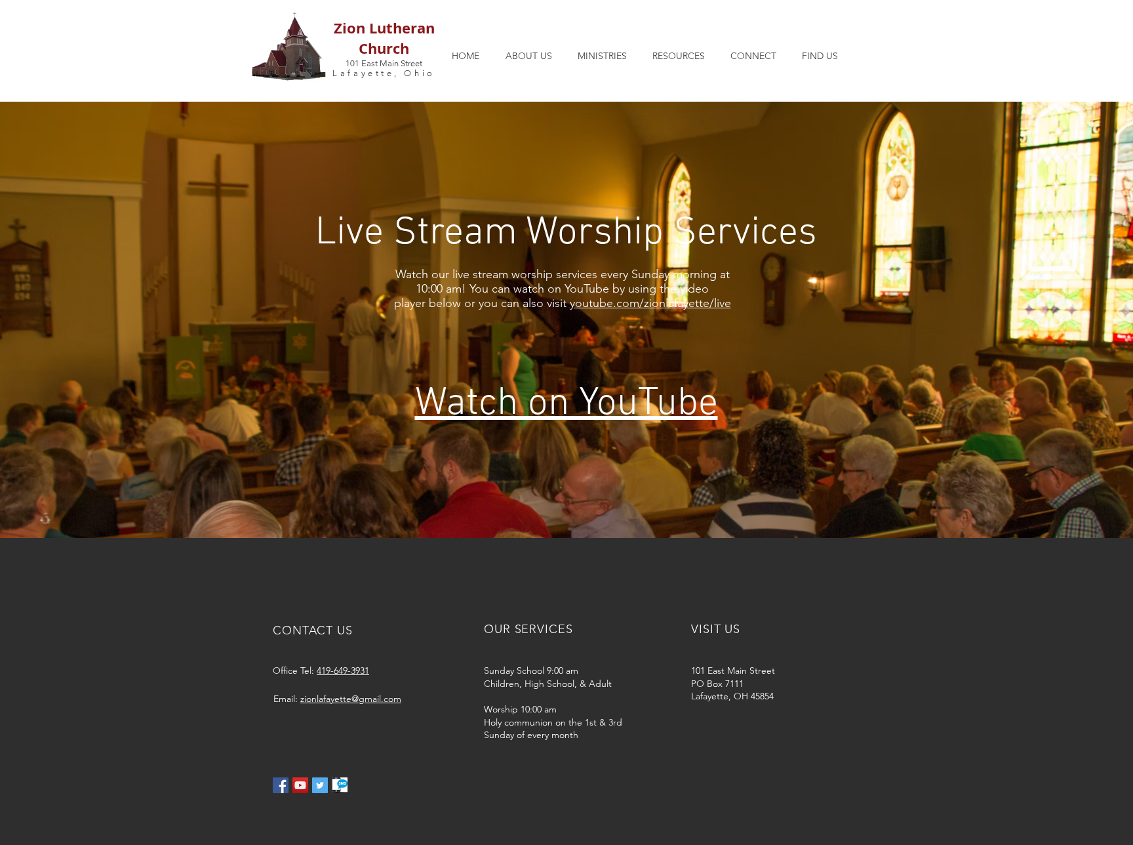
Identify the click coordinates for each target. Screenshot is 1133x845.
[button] (528, 56)
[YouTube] (300, 785)
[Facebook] (280, 785)
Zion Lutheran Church (384, 38)
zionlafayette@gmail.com (350, 699)
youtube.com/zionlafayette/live (650, 303)
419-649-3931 (343, 670)
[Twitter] (320, 785)
